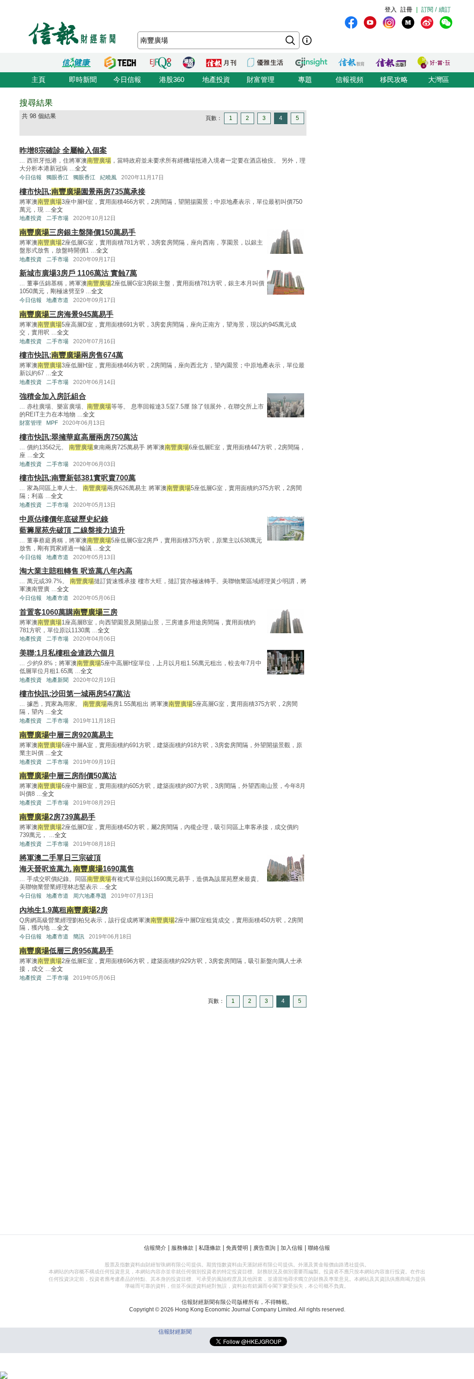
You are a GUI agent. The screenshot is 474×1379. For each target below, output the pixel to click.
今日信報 (127, 79)
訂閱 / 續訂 (436, 9)
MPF (52, 423)
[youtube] (370, 22)
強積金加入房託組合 (52, 396)
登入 (391, 9)
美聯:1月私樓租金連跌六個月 (67, 653)
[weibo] (427, 22)
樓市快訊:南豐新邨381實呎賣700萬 (77, 478)
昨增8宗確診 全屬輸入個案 (63, 150)
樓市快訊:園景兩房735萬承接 (82, 191)
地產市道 (57, 300)
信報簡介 (155, 1248)
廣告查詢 (264, 1248)
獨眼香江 (57, 177)
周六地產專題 (89, 896)
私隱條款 (210, 1248)
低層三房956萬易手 (66, 951)
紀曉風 (108, 177)
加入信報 (292, 1248)
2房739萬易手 (57, 817)
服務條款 (182, 1248)
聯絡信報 (319, 1248)
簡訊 (78, 936)
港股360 (171, 79)
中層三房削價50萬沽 (68, 776)
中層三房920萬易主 (66, 735)
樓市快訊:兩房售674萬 (71, 355)
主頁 (38, 79)
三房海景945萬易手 (66, 314)
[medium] (408, 22)
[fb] (351, 22)
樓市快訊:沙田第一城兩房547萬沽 (75, 694)
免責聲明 (237, 1248)
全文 (81, 168)
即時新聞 (83, 79)
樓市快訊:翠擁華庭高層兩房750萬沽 (78, 437)
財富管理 (260, 79)
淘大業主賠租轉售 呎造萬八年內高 (75, 571)
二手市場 (57, 218)
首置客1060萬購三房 (68, 612)
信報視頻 (349, 79)
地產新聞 (57, 680)
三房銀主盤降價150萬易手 (77, 232)
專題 (305, 79)
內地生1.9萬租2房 (63, 910)
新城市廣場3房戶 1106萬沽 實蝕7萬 (78, 273)
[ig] (389, 22)
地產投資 (216, 79)
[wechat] (446, 22)
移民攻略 (394, 79)
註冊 (406, 9)
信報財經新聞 (175, 1332)
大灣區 (438, 79)
